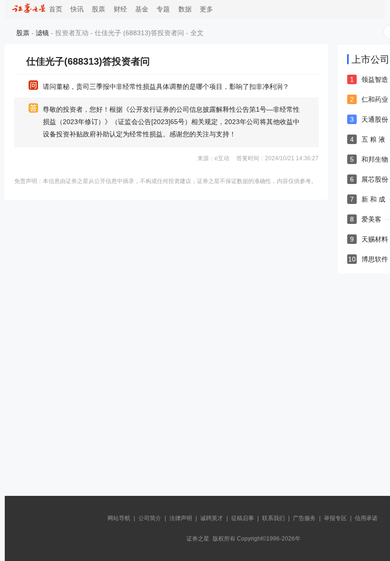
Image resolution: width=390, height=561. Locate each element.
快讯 (77, 9)
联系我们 (273, 518)
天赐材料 (374, 239)
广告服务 (304, 518)
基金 (141, 9)
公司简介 (149, 518)
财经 (120, 9)
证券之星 (197, 538)
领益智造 (374, 79)
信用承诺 (366, 518)
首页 (53, 9)
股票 (98, 9)
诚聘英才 (211, 518)
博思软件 (374, 259)
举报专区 (335, 518)
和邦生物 (374, 159)
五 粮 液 (373, 139)
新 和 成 (373, 199)
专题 (163, 9)
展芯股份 (374, 179)
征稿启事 (242, 518)
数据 (185, 9)
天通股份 (374, 119)
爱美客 (371, 219)
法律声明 (180, 518)
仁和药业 (374, 99)
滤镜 (42, 33)
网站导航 (118, 518)
